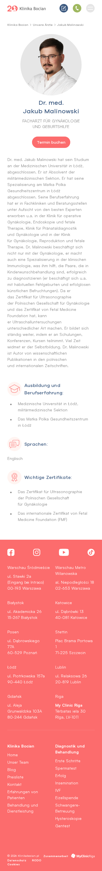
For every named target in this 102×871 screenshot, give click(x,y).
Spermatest (65, 768)
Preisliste (15, 776)
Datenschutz (16, 860)
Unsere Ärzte (43, 24)
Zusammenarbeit (55, 856)
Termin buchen (51, 142)
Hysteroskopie (68, 818)
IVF (58, 790)
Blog (11, 769)
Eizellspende (66, 797)
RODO (36, 860)
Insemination (66, 782)
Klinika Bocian (17, 24)
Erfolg (60, 775)
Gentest (62, 825)
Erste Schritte (67, 760)
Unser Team (18, 762)
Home (12, 754)
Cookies (13, 864)
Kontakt (14, 784)
